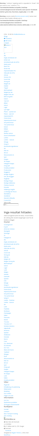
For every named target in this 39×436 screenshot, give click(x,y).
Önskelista (8, 38)
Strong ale (7, 81)
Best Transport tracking (11, 413)
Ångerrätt (6, 385)
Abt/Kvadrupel (8, 90)
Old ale (6, 75)
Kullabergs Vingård (9, 189)
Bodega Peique (8, 181)
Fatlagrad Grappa (9, 163)
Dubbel (6, 86)
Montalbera (7, 194)
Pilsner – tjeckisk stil (10, 112)
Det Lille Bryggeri (9, 176)
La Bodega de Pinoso (10, 192)
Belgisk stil (7, 84)
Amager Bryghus (9, 174)
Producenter (7, 170)
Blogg (5, 36)
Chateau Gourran (9, 185)
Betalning (6, 391)
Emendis (6, 187)
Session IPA (7, 77)
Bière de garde (8, 96)
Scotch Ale (7, 79)
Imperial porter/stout (10, 120)
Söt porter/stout (8, 122)
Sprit (5, 157)
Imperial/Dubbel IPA (10, 71)
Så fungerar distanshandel (11, 404)
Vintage (6, 142)
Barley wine (7, 64)
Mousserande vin (9, 155)
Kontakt (6, 409)
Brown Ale (7, 68)
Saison (6, 99)
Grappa (6, 159)
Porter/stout (7, 118)
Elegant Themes (16, 433)
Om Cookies (7, 393)
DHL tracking (8, 416)
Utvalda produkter (9, 168)
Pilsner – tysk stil (9, 114)
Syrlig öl (6, 131)
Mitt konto (8, 41)
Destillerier (7, 196)
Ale (5, 55)
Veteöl (6, 127)
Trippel (6, 88)
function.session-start (21, 16)
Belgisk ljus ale (8, 92)
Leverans (6, 411)
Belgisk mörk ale (9, 94)
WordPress (7, 435)
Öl (4, 53)
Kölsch (6, 105)
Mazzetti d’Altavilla (9, 198)
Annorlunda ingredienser (11, 146)
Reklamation (7, 389)
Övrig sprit (7, 166)
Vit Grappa (7, 161)
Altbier (6, 103)
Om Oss (6, 400)
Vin (5, 148)
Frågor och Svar (8, 395)
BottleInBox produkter (10, 402)
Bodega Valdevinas (9, 183)
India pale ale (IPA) (9, 73)
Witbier (6, 129)
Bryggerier (7, 172)
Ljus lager (7, 109)
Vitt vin (6, 153)
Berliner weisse (8, 133)
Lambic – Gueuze (9, 140)
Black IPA (6, 66)
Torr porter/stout (9, 125)
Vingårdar (6, 179)
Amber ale (7, 60)
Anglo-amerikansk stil (10, 58)
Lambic (6, 138)
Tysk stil (6, 101)
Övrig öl (6, 144)
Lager (5, 107)
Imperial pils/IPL (8, 116)
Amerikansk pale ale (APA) (11, 62)
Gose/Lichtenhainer (9, 135)
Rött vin (6, 150)
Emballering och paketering (12, 387)
